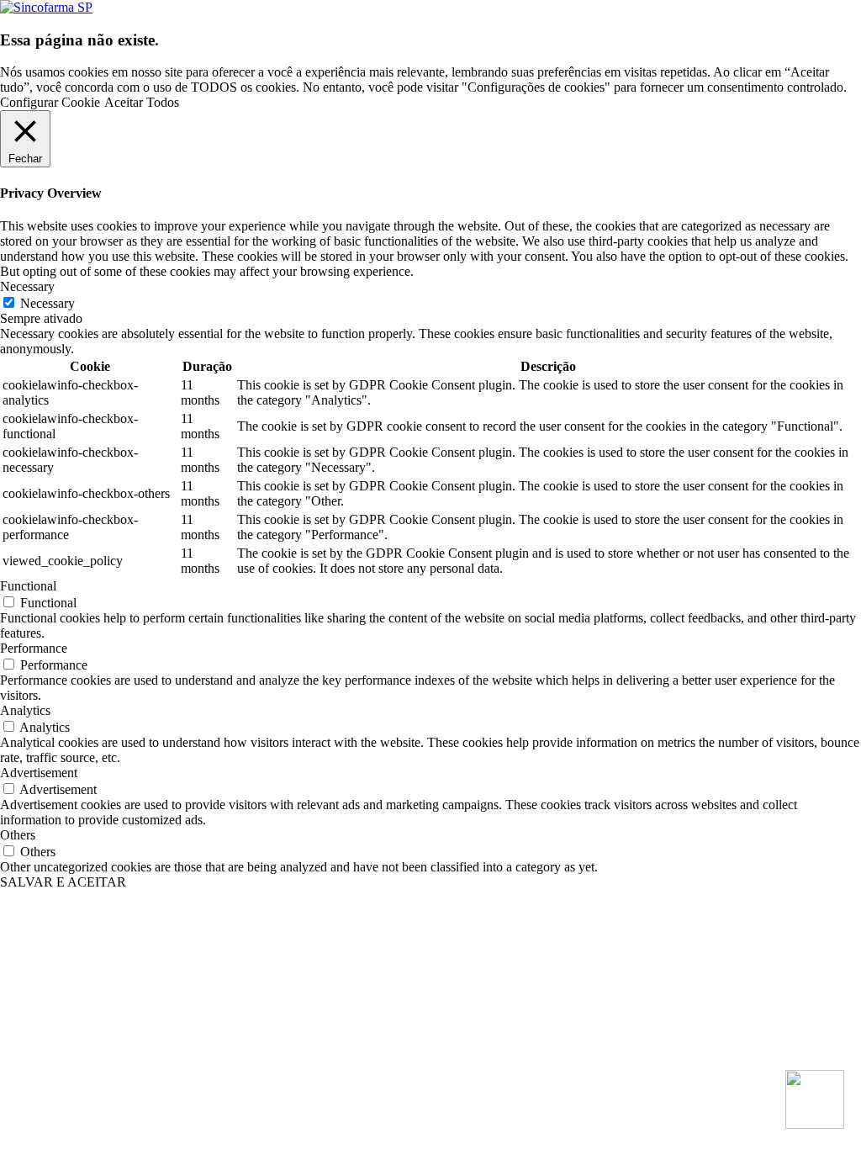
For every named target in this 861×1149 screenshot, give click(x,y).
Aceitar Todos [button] (141, 102)
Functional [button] (28, 586)
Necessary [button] (27, 286)
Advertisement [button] (38, 772)
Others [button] (17, 835)
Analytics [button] (25, 710)
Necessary (47, 303)
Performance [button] (33, 648)
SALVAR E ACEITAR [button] (63, 882)
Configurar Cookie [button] (50, 102)
